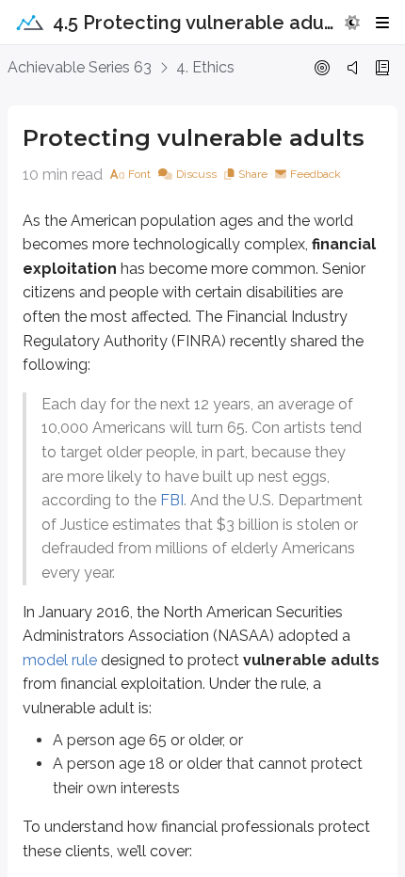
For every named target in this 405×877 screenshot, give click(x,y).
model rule (60, 660)
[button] (352, 23)
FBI (172, 500)
